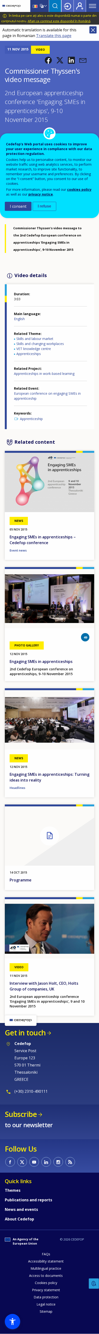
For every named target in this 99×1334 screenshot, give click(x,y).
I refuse (44, 206)
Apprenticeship (31, 418)
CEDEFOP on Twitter (22, 1162)
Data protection (46, 1297)
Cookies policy (46, 1282)
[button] (48, 60)
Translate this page (53, 35)
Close (93, 29)
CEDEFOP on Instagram (58, 1162)
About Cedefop (19, 1219)
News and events (21, 1209)
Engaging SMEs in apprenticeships (41, 661)
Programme (20, 880)
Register (80, 6)
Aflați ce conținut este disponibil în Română (59, 21)
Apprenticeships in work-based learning (44, 373)
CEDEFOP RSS (70, 1162)
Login (68, 6)
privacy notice (40, 194)
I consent (18, 206)
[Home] (11, 6)
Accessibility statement (46, 1261)
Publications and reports (28, 1200)
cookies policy (79, 189)
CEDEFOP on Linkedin (46, 1162)
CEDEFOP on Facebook (10, 1162)
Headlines (17, 788)
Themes (12, 1190)
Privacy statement (46, 1290)
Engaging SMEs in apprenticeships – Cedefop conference (43, 539)
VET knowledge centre (33, 348)
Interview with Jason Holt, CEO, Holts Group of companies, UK (44, 986)
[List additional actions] (45, 6)
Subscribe (21, 1114)
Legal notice (46, 1304)
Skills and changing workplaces (40, 343)
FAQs (46, 1254)
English (19, 319)
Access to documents (46, 1275)
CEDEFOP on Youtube (34, 1162)
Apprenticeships (28, 353)
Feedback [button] (94, 1284)
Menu (92, 6)
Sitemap (46, 1311)
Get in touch (25, 1033)
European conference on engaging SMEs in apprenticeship (47, 396)
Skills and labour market (34, 338)
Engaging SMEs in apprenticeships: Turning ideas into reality (49, 777)
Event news (18, 550)
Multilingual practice (46, 1268)
